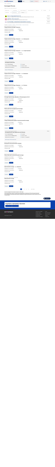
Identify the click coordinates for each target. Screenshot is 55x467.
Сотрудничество (47, 216)
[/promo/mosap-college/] (27, 135)
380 (31, 189)
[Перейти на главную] (8, 1)
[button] (32, 1)
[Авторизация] (50, 1)
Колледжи (20, 1)
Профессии (46, 215)
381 (33, 189)
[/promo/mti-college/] (27, 65)
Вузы (23, 1)
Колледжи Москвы (38, 215)
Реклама (48, 18)
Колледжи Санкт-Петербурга (39, 216)
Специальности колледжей (39, 211)
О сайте (46, 211)
